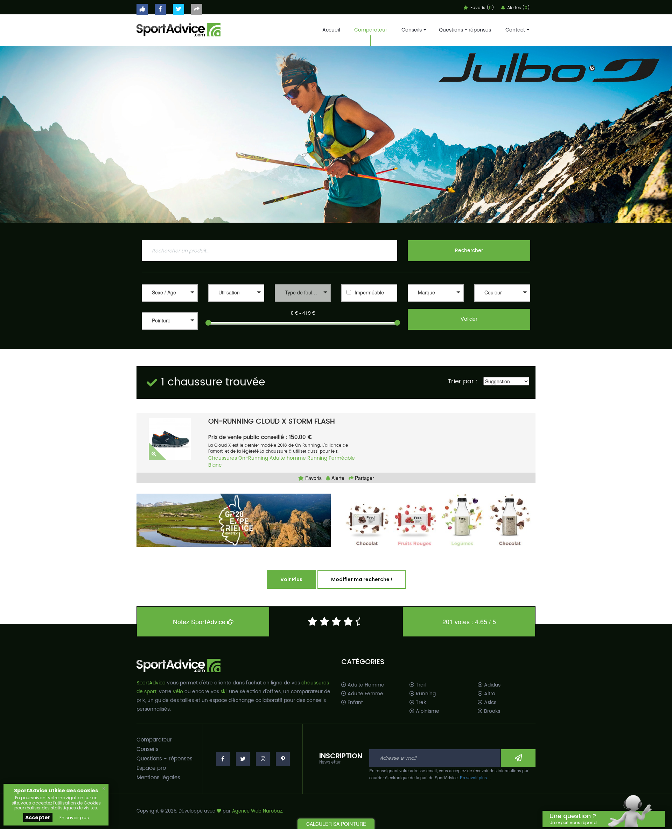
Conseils (411, 30)
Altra (489, 693)
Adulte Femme (364, 693)
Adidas (491, 685)
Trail (420, 685)
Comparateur (370, 30)
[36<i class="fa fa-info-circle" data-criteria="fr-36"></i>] (170, 330)
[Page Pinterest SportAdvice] (283, 759)
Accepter (37, 817)
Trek (420, 702)
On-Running (253, 458)
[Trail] (236, 302)
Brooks (491, 711)
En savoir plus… (475, 777)
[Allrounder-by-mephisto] (436, 302)
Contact (515, 30)
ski (223, 692)
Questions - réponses (465, 30)
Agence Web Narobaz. (257, 811)
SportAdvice (151, 683)
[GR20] (233, 520)
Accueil (331, 30)
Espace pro (151, 768)
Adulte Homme (365, 685)
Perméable (342, 458)
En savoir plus (74, 818)
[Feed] (438, 520)
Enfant (354, 702)
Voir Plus (291, 579)
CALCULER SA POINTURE (336, 823)
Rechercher (469, 250)
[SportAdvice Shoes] (178, 29)
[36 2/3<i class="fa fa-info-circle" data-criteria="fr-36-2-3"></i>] (170, 338)
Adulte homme (288, 458)
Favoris (313, 477)
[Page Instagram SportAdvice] (263, 759)
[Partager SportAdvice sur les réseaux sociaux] (196, 9)
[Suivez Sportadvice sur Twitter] (178, 9)
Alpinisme (426, 711)
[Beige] (502, 302)
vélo (178, 692)
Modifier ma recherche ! (361, 579)
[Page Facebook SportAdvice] (223, 759)
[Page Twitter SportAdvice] (243, 759)
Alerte (337, 477)
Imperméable (369, 292)
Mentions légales (158, 777)
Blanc (215, 465)
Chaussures (222, 458)
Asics (489, 702)
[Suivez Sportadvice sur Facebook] (160, 9)
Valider (469, 319)
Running (317, 458)
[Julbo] (336, 134)
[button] (170, 293)
